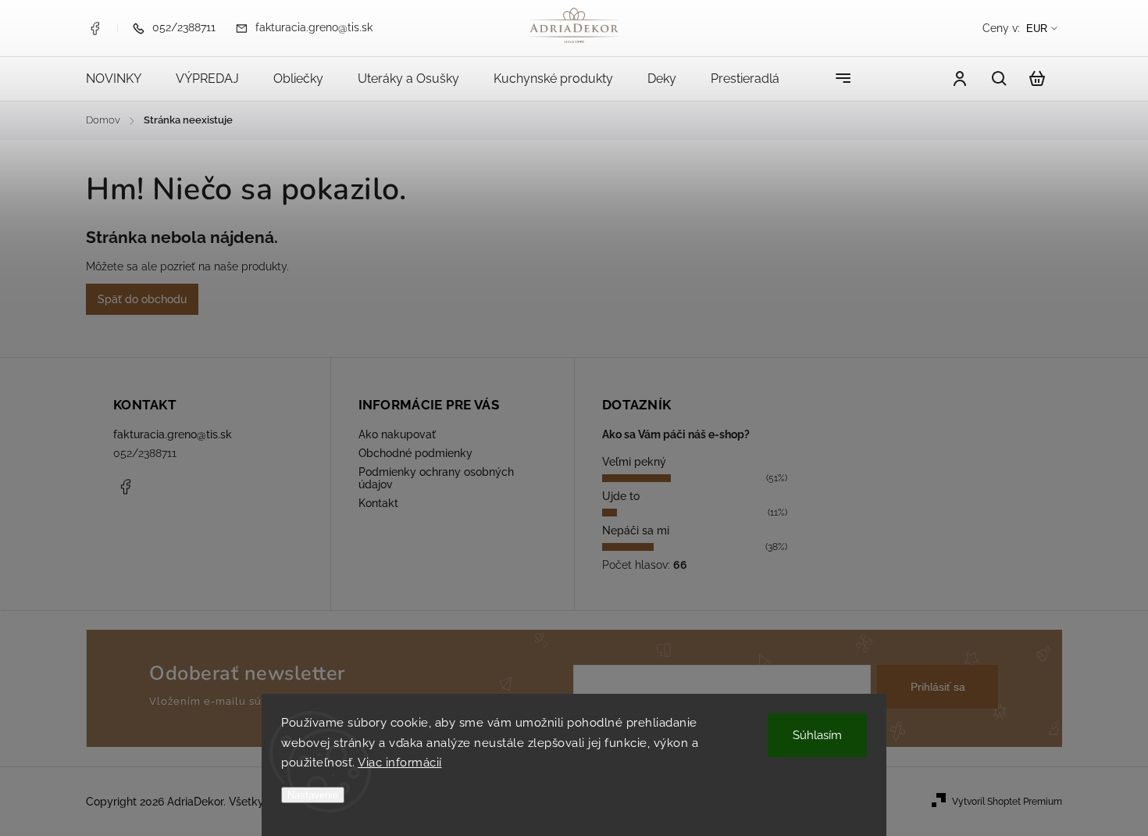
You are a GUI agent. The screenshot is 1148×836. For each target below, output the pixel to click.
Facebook (94, 28)
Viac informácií (400, 763)
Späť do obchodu (142, 299)
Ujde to (621, 496)
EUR (1036, 28)
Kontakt (378, 503)
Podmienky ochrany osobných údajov (436, 478)
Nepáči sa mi (635, 530)
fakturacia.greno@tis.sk (172, 434)
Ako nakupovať (397, 434)
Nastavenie (312, 795)
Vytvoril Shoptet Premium (1007, 801)
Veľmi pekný (634, 462)
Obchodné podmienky (415, 453)
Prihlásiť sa (938, 687)
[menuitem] (122, 79)
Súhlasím (817, 735)
